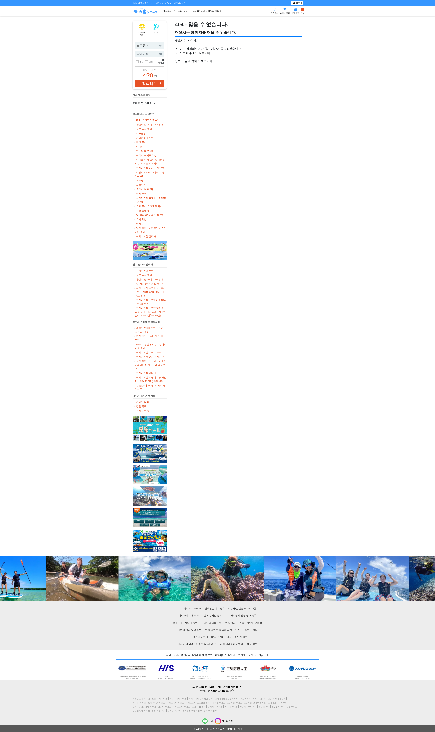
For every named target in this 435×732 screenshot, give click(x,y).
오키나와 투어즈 (234, 702)
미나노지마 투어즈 (181, 706)
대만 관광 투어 (158, 710)
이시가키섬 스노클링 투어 (226, 698)
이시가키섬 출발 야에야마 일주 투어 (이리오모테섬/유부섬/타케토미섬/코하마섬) (150, 311)
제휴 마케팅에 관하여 (231, 643)
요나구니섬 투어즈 (156, 702)
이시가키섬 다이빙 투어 (251, 698)
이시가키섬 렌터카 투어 (274, 698)
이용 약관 (230, 622)
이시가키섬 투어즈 (178, 698)
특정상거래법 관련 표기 (252, 622)
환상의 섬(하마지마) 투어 (149, 124)
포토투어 (141, 184)
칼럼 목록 (141, 406)
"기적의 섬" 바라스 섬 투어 (150, 214)
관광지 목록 (142, 410)
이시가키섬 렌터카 (146, 236)
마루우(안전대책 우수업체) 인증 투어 (150, 346)
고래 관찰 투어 (198, 706)
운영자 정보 (251, 629)
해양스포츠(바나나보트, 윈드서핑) (149, 174)
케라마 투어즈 (164, 706)
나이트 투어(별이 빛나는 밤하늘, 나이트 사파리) (150, 161)
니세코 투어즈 (210, 710)
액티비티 (167, 11)
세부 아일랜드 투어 (141, 710)
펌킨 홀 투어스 (218, 702)
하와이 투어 (264, 706)
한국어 (298, 3)
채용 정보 (252, 643)
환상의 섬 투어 (139, 702)
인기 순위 (177, 11)
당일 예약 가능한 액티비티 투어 (149, 337)
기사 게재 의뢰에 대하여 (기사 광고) (197, 643)
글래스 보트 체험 (145, 189)
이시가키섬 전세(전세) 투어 (150, 167)
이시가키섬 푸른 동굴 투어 (201, 698)
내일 (151, 61)
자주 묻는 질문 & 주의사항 (242, 608)
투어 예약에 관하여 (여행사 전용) (205, 636)
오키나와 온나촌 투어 (277, 702)
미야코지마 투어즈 (175, 702)
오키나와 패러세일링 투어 (144, 706)
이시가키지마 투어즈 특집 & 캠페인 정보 (200, 615)
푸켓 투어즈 (291, 706)
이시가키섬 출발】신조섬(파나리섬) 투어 (150, 199)
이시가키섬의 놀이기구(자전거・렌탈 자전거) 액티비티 (150, 379)
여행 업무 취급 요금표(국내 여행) (223, 629)
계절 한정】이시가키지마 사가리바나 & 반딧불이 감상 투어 (150, 364)
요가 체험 (141, 219)
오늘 (142, 61)
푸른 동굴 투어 (144, 129)
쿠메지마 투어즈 (215, 706)
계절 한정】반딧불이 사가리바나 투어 (150, 229)
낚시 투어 (141, 193)
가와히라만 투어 (144, 137)
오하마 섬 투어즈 (159, 698)
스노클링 (141, 133)
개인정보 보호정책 (211, 622)
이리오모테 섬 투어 (141, 698)
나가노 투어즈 (174, 710)
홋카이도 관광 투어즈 (192, 710)
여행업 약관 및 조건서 (189, 629)
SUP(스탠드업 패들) (147, 120)
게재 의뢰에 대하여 (237, 636)
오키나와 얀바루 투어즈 (255, 702)
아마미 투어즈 (231, 706)
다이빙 (139, 146)
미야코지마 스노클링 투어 (198, 702)
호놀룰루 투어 (278, 706)
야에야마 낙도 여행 (146, 155)
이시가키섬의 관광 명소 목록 (241, 615)
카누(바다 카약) (144, 151)
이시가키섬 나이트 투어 (148, 352)
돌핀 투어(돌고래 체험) (148, 206)
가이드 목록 (142, 401)
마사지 (139, 223)
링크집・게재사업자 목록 (183, 622)
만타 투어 (141, 142)
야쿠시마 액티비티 (248, 706)
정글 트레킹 (142, 210)
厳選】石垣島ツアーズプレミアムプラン (150, 330)
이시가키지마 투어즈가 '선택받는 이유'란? (203, 11)
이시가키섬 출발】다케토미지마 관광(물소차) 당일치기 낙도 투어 (150, 291)
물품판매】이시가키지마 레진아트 (150, 387)
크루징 (139, 180)
